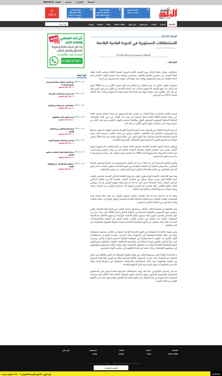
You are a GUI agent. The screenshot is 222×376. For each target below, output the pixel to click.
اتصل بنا (79, 2)
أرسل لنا (91, 2)
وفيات (91, 24)
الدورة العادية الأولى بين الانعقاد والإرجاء (62, 130)
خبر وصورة (144, 24)
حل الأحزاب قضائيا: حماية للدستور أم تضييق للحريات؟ (60, 83)
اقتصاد (154, 24)
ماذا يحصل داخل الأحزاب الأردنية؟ (61, 93)
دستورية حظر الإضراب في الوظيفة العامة (61, 165)
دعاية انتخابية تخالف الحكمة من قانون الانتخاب (60, 153)
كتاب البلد (165, 35)
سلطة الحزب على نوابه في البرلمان (61, 105)
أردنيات (162, 24)
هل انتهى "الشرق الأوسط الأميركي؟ (40, 374)
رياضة (108, 24)
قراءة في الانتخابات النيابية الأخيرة (61, 140)
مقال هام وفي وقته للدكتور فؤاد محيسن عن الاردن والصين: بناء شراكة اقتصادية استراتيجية (80, 14)
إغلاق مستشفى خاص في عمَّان (132, 11)
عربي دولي (132, 24)
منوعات (100, 24)
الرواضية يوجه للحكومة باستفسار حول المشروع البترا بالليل (102, 13)
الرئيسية (172, 24)
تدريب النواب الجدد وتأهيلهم (63, 116)
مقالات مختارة (119, 24)
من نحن (68, 2)
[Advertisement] (133, 313)
